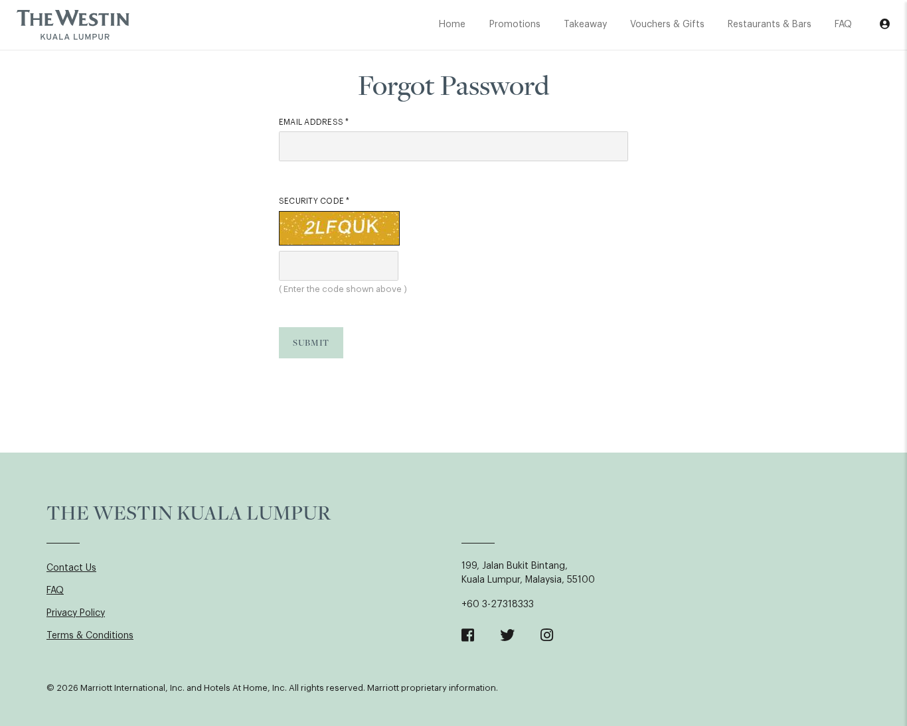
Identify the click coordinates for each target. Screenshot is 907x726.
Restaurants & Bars (769, 24)
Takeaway (585, 24)
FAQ (843, 24)
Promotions (514, 24)
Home (452, 24)
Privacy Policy (75, 613)
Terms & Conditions (89, 635)
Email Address (314, 122)
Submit (311, 342)
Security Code (314, 201)
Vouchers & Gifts (667, 24)
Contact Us (71, 568)
